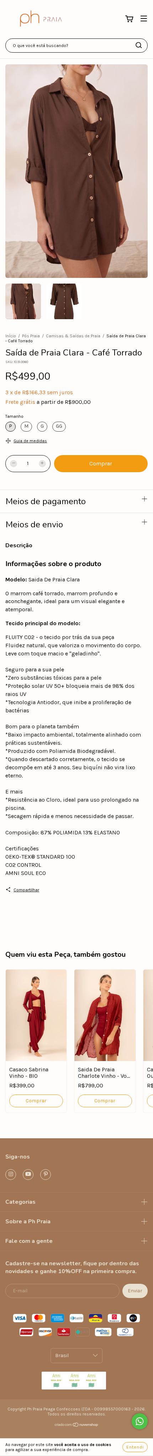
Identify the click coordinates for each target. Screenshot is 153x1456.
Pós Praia (31, 335)
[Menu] (143, 18)
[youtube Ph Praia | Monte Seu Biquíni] (28, 1174)
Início (10, 335)
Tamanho (14, 416)
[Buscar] (139, 45)
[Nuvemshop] (76, 1425)
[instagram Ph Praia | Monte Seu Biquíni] (10, 1174)
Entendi (135, 1447)
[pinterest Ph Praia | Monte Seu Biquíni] (45, 1174)
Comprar (36, 1101)
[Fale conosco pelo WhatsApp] (140, 1421)
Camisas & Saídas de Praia (73, 335)
